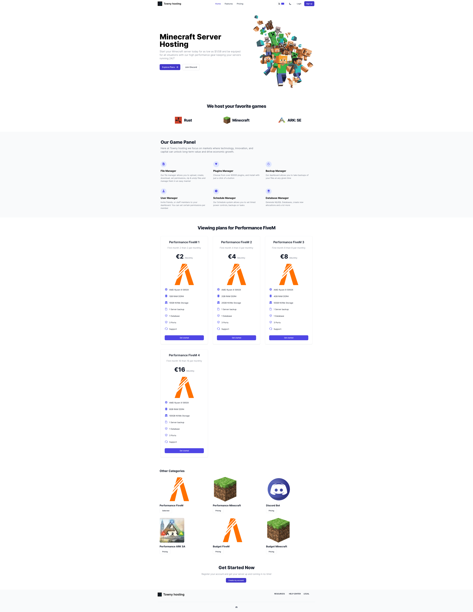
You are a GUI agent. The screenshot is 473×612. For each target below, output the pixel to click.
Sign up (309, 4)
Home (218, 3)
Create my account (236, 580)
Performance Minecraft (227, 505)
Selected (165, 511)
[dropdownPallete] (281, 4)
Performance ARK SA (172, 546)
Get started (184, 338)
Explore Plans (168, 67)
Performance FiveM (171, 505)
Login (299, 4)
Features (229, 3)
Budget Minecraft (276, 546)
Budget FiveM (221, 546)
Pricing (240, 3)
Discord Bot (273, 505)
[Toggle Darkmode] (290, 3)
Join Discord (191, 67)
